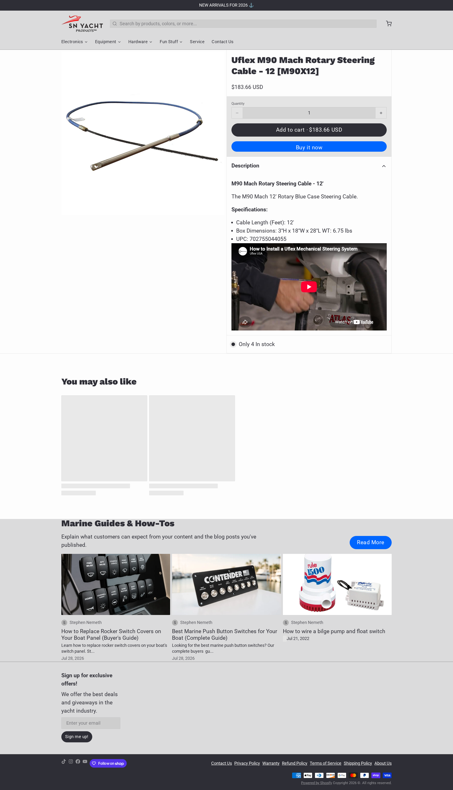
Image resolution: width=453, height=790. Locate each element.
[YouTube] (85, 763)
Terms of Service (325, 763)
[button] (309, 130)
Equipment (105, 41)
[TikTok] (63, 763)
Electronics (72, 41)
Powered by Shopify (316, 783)
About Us (383, 763)
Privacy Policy (247, 763)
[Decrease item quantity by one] (237, 113)
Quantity (237, 103)
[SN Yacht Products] (82, 23)
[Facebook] (78, 763)
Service (197, 41)
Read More (370, 542)
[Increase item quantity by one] (381, 113)
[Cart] (386, 23)
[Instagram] (70, 763)
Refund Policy (294, 763)
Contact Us (222, 41)
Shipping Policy (358, 763)
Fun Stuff (169, 41)
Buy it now (309, 147)
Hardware (138, 41)
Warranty (271, 763)
